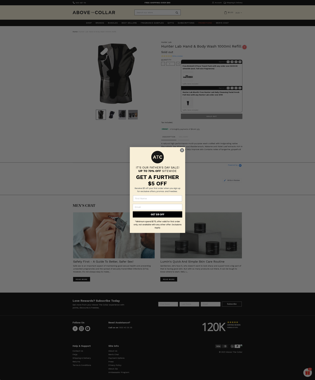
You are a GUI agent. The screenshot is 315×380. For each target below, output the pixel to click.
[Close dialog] (182, 150)
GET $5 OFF (157, 214)
